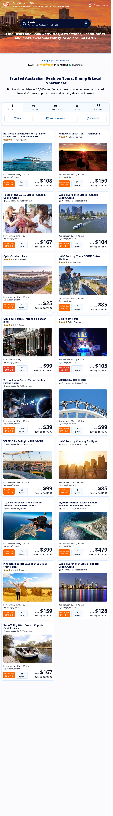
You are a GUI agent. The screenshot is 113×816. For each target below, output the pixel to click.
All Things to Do (19, 3)
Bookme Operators (105, 4)
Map (67, 6)
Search (55, 118)
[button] (55, 65)
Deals (32, 3)
